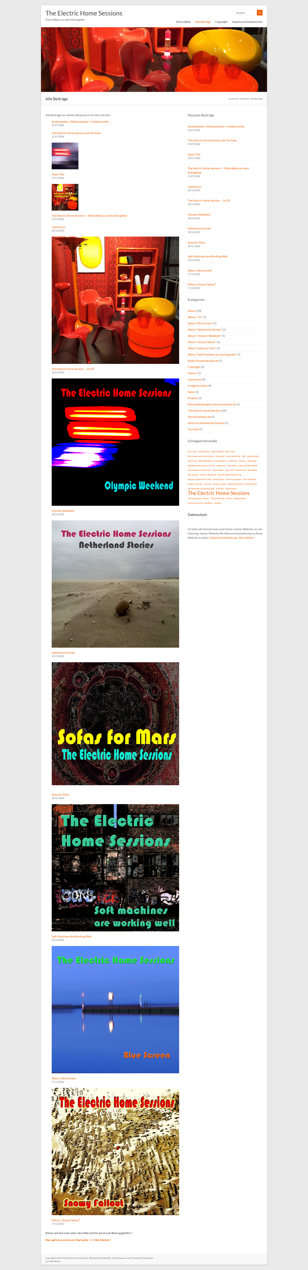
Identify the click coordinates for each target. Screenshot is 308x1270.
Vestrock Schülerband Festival (206, 423)
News (191, 391)
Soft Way (220, 488)
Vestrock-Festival (195, 503)
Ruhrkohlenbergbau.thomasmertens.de (212, 404)
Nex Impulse (193, 475)
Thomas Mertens (218, 498)
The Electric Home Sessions (83, 13)
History (192, 373)
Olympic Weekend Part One (229, 475)
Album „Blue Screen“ (64, 1078)
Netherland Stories (63, 652)
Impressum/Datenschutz (247, 21)
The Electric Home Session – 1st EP (73, 368)
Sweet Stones (231, 488)
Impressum (58, 227)
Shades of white (219, 484)
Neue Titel (58, 174)
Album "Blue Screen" (200, 323)
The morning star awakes (198, 498)
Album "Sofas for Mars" (202, 348)
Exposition (232, 461)
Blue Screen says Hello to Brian (201, 456)
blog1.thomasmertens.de (203, 360)
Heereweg (251, 461)
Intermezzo (232, 465)
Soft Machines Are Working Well (72, 936)
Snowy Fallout (251, 484)
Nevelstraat (241, 470)
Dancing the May (233, 456)
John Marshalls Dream (248, 465)
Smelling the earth (235, 484)
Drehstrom (192, 461)
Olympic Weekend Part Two (200, 479)
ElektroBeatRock (205, 461)
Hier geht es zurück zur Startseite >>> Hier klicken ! (78, 1240)
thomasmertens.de (199, 416)
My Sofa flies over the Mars (199, 470)
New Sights (252, 470)
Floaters (242, 461)
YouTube (193, 429)
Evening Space (220, 461)
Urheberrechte (239, 498)
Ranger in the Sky (195, 484)
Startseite (244, 98)
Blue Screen (230, 451)
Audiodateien (204, 451)
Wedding (208, 503)
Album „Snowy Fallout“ (66, 1220)
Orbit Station (218, 479)
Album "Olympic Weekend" (204, 335)
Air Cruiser (192, 451)
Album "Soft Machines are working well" (212, 354)
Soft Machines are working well (201, 488)
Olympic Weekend (63, 510)
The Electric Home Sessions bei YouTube (76, 133)
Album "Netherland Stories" (205, 329)
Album (192, 310)
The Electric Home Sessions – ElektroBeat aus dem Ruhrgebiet (89, 215)
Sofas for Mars (60, 794)
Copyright (221, 21)
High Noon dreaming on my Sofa (201, 465)
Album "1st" (195, 317)
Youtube (217, 503)
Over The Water (249, 479)
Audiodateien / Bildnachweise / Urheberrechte (80, 121)
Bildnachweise (217, 451)
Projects (193, 398)
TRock (229, 498)
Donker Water (253, 456)
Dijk (243, 456)
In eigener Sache (197, 385)
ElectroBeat (183, 21)
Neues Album (218, 470)
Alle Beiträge (203, 21)
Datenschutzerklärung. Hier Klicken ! (232, 537)
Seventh (207, 484)
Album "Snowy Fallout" (202, 342)
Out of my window (233, 479)
